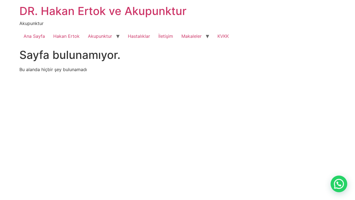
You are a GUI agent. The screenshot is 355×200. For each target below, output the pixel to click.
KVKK (223, 36)
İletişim (165, 36)
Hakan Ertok (66, 36)
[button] (339, 184)
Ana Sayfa (34, 36)
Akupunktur (100, 36)
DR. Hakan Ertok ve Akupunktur (102, 11)
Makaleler (191, 36)
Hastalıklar (139, 36)
